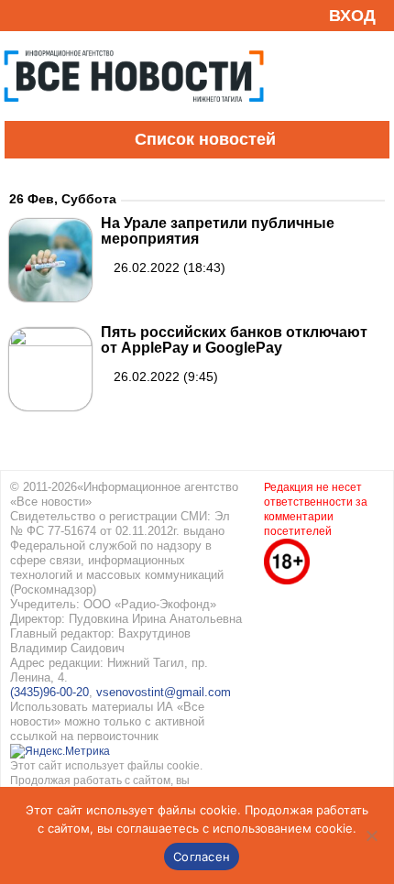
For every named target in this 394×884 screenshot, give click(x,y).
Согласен (201, 856)
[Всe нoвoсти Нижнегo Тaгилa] (134, 116)
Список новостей (205, 139)
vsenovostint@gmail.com (163, 692)
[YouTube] (49, 15)
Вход (352, 15)
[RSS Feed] (21, 15)
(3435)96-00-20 (49, 692)
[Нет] (371, 835)
